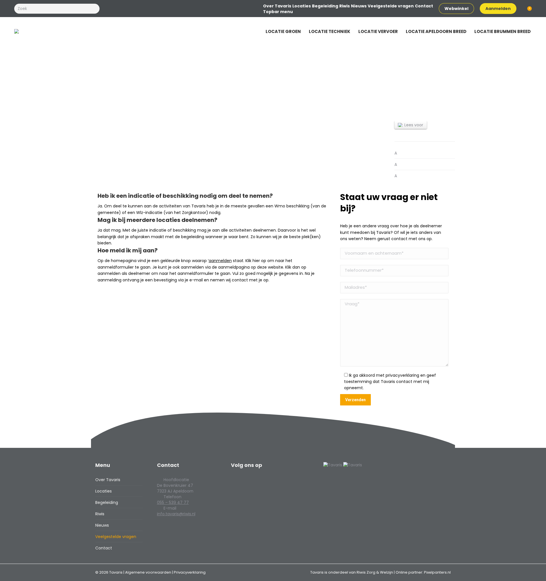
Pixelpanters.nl (437, 572)
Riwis (99, 514)
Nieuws (102, 525)
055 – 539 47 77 (173, 502)
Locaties (103, 491)
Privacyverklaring (190, 572)
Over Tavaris (107, 480)
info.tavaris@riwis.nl (176, 514)
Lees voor (413, 125)
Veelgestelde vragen (115, 536)
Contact (103, 548)
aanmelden (220, 260)
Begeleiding (106, 502)
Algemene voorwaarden (148, 572)
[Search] (94, 9)
